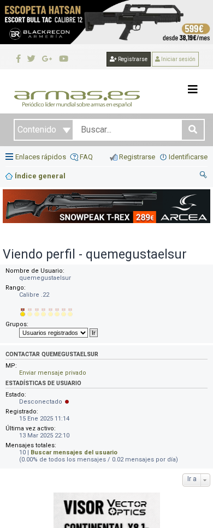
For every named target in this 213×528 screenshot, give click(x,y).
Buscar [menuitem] (204, 176)
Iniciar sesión (178, 59)
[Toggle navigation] (193, 89)
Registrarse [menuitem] (137, 157)
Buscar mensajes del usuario (74, 452)
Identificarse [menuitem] (188, 157)
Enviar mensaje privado (52, 372)
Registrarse (132, 59)
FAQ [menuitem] (86, 157)
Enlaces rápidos (40, 157)
